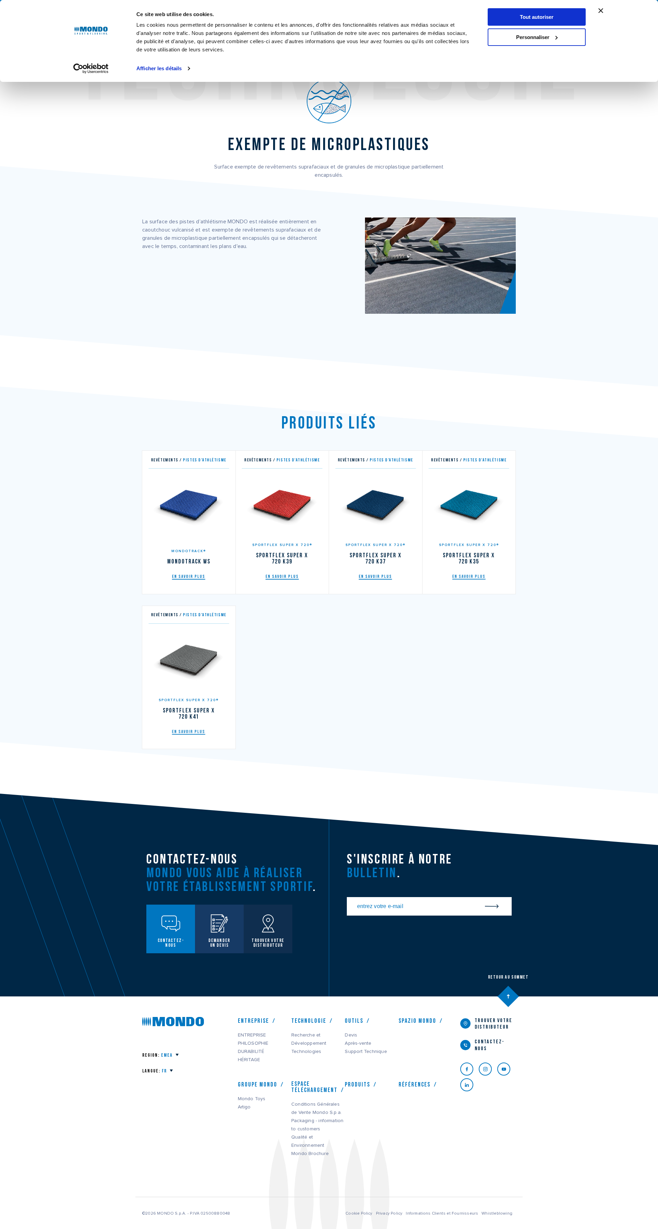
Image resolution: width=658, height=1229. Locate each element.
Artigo (244, 1107)
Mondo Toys (252, 1099)
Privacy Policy (389, 1213)
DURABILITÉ (251, 1051)
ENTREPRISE (252, 1035)
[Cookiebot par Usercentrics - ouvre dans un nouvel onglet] (91, 68)
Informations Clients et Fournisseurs (442, 1213)
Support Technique (366, 1051)
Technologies (306, 1051)
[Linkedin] (469, 1084)
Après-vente (358, 1043)
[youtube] (506, 1069)
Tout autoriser (536, 17)
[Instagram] (488, 1069)
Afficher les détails (159, 68)
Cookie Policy (359, 1213)
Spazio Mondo (417, 1021)
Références (414, 1084)
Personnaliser (532, 37)
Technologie (308, 1021)
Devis (351, 1035)
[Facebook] (469, 1069)
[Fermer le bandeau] (600, 10)
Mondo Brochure (310, 1153)
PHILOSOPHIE (253, 1043)
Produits (357, 1084)
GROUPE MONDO (257, 1084)
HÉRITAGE (249, 1060)
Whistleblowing (497, 1213)
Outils (354, 1021)
